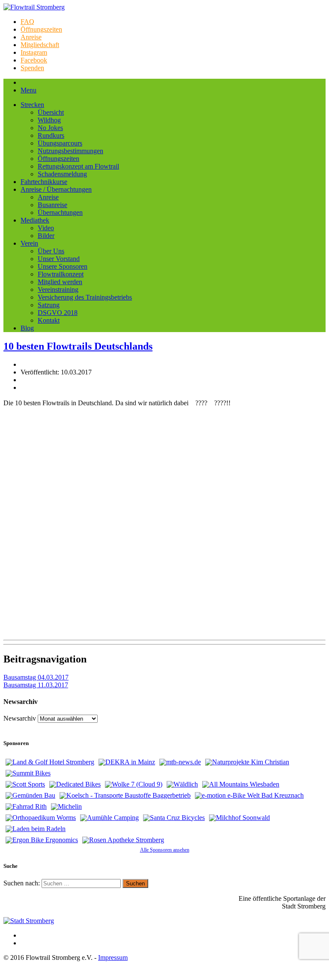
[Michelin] (66, 806)
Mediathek (35, 220)
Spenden (32, 67)
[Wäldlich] (182, 784)
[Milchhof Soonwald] (239, 817)
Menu (28, 90)
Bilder (46, 235)
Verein (29, 243)
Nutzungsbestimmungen (70, 150)
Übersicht (51, 112)
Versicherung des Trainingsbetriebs (85, 297)
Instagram (34, 52)
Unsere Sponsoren (62, 266)
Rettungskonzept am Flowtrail (78, 166)
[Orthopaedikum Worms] (41, 817)
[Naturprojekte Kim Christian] (247, 762)
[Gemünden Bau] (30, 795)
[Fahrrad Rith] (26, 806)
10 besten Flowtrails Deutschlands (78, 346)
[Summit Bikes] (28, 773)
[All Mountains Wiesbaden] (240, 784)
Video (46, 228)
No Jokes (50, 127)
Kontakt (49, 320)
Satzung (49, 305)
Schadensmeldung (62, 174)
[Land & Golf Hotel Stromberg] (50, 762)
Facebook (34, 60)
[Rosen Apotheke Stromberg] (123, 840)
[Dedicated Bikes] (75, 784)
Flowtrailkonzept (61, 274)
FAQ (27, 21)
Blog (27, 328)
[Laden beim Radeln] (36, 828)
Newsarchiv (19, 718)
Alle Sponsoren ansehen (164, 850)
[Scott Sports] (25, 784)
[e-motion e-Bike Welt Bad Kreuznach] (249, 795)
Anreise (31, 37)
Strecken (32, 104)
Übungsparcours (60, 143)
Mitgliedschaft (40, 44)
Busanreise (52, 204)
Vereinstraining (58, 289)
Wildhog (49, 120)
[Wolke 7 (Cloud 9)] (133, 784)
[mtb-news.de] (180, 762)
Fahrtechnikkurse (44, 181)
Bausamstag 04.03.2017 (36, 677)
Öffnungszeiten (41, 29)
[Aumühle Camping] (109, 817)
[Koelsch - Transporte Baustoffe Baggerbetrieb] (125, 795)
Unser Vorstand (59, 258)
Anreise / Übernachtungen (56, 189)
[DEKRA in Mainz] (127, 762)
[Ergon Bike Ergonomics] (42, 840)
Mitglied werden (60, 281)
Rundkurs (51, 135)
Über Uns (51, 251)
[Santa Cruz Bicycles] (174, 817)
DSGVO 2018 (58, 312)
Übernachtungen (60, 212)
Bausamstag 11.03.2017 (35, 685)
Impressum (113, 957)
